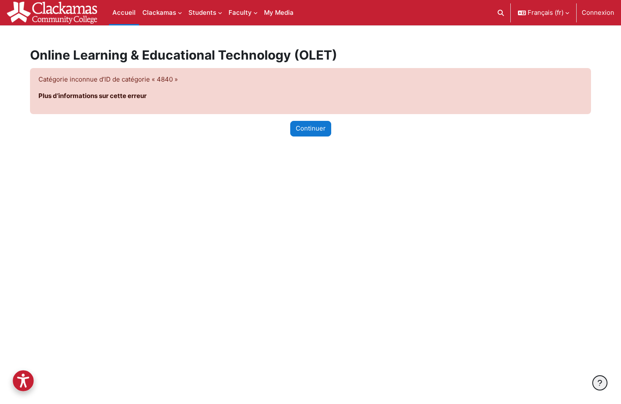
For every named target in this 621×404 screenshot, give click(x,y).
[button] (501, 12)
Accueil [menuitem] (124, 12)
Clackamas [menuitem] (159, 12)
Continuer (311, 128)
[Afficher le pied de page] (599, 382)
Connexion (598, 12)
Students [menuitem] (202, 12)
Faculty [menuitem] (240, 12)
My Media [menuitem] (279, 12)
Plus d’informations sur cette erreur (92, 96)
